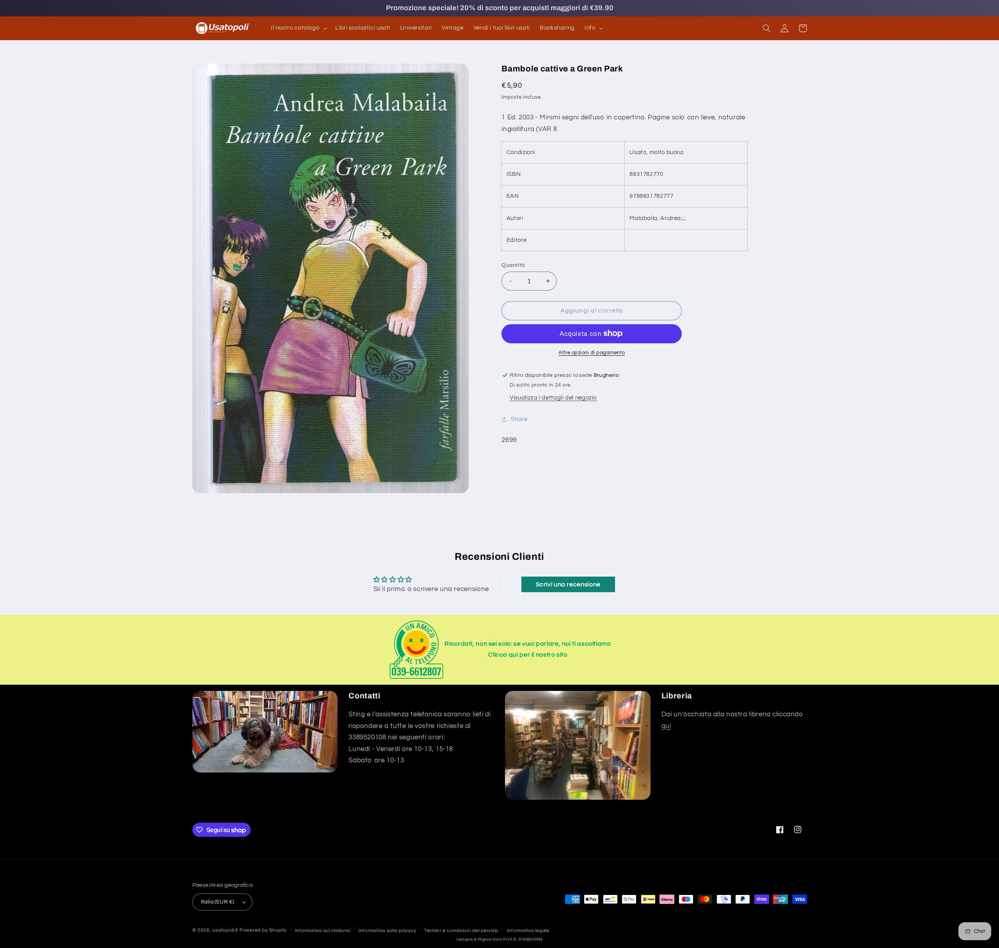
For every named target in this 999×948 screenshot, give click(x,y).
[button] (298, 28)
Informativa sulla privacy (387, 930)
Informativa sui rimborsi (322, 930)
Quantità (512, 265)
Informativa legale (528, 930)
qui (666, 726)
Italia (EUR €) (217, 902)
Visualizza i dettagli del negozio (553, 398)
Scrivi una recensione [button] (568, 584)
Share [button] (519, 419)
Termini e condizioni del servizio (461, 930)
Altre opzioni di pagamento (591, 352)
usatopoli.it (225, 930)
